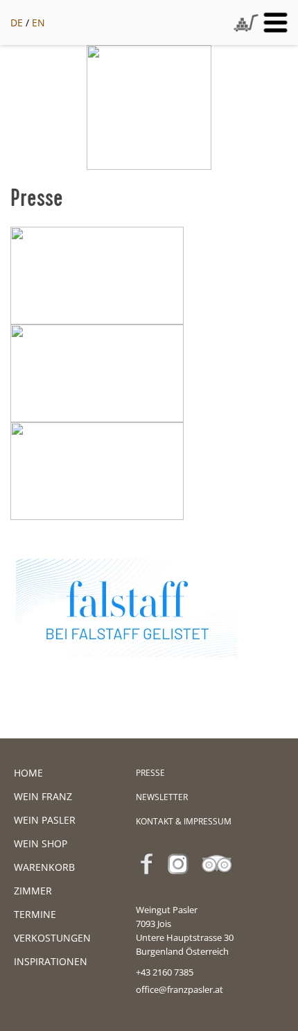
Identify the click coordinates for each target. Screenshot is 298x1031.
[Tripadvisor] (221, 882)
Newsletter (162, 797)
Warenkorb (44, 867)
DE (16, 22)
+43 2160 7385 (164, 972)
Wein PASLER (45, 819)
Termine (35, 914)
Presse (150, 773)
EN (38, 22)
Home (28, 772)
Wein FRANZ (43, 796)
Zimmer (33, 890)
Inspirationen (50, 961)
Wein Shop (40, 843)
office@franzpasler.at (179, 989)
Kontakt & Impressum (183, 821)
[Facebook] (150, 882)
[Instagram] (181, 882)
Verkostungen (52, 937)
